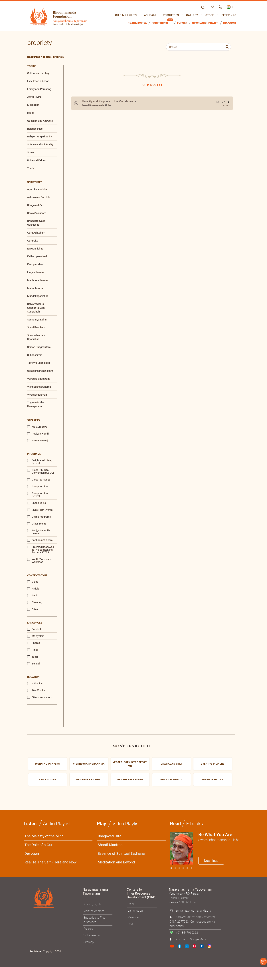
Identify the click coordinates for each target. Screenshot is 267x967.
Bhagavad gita (171, 764)
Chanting (37, 602)
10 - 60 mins (38, 690)
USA (130, 924)
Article (35, 588)
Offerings (228, 15)
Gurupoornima (40, 486)
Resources (171, 15)
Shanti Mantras (110, 845)
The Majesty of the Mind (44, 836)
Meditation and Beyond (116, 862)
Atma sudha (47, 779)
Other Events (39, 523)
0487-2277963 (179, 921)
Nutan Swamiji (40, 440)
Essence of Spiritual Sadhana (121, 853)
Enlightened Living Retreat (42, 462)
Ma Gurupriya (39, 426)
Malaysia (133, 917)
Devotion (32, 853)
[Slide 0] (171, 868)
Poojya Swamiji (40, 433)
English (36, 643)
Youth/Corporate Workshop (41, 560)
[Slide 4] (187, 868)
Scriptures (160, 23)
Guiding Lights (126, 15)
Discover (229, 23)
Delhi (131, 904)
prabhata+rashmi (130, 779)
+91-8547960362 (187, 932)
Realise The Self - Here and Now (50, 862)
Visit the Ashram (94, 911)
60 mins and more (42, 697)
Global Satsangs (41, 479)
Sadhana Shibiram (42, 540)
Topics (47, 56)
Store (209, 15)
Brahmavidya (137, 23)
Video (35, 581)
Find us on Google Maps (191, 939)
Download (211, 861)
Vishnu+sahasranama (89, 764)
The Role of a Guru (39, 845)
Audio (35, 595)
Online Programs (41, 516)
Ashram (150, 15)
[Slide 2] (179, 868)
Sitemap (89, 942)
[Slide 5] (191, 868)
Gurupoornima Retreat (40, 495)
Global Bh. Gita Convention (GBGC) (43, 471)
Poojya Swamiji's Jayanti (41, 532)
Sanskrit (36, 629)
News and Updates (205, 23)
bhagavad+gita (171, 779)
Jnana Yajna (39, 503)
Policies (88, 928)
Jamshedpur (136, 910)
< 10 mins (37, 683)
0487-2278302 (185, 917)
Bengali (36, 663)
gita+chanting (213, 779)
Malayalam (38, 636)
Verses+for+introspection (130, 764)
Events (182, 23)
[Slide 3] (183, 868)
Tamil (35, 656)
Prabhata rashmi (88, 779)
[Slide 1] (175, 868)
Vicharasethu (92, 935)
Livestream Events (42, 510)
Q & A (35, 609)
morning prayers (47, 764)
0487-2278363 (205, 917)
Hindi (35, 650)
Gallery (192, 15)
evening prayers (213, 764)
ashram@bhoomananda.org (193, 910)
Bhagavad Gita (109, 836)
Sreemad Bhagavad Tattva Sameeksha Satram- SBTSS (43, 550)
